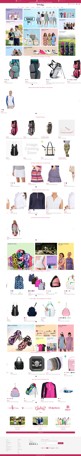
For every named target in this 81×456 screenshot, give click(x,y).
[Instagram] (31, 444)
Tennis (22, 7)
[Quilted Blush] (12, 398)
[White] (32, 209)
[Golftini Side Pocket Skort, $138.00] (37, 174)
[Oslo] (50, 290)
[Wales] (6, 79)
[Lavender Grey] (30, 290)
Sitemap (7, 450)
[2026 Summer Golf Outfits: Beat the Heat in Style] (40, 420)
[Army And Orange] (72, 372)
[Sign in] (77, 4)
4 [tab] (36, 84)
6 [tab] (38, 84)
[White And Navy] (26, 317)
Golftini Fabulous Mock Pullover (33, 213)
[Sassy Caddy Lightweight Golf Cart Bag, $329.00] (35, 69)
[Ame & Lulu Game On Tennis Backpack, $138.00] (66, 309)
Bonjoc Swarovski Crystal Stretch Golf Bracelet (53, 374)
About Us (7, 439)
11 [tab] (44, 84)
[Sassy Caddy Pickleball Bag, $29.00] (54, 282)
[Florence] (5, 79)
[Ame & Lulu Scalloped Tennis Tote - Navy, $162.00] (49, 149)
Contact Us (7, 441)
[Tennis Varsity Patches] (9, 398)
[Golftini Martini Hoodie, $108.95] (19, 201)
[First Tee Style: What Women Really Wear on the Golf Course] (17, 420)
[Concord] (48, 290)
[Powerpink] (41, 398)
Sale (58, 7)
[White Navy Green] (68, 317)
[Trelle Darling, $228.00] (14, 149)
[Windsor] (60, 317)
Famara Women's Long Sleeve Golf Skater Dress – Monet (14, 239)
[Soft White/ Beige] (1, 109)
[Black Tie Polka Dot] (67, 79)
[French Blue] (12, 183)
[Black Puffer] (63, 317)
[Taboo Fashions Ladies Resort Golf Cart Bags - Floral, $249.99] (32, 128)
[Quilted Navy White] (66, 290)
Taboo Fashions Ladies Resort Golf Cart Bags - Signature (14, 138)
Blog (40, 412)
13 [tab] (47, 84)
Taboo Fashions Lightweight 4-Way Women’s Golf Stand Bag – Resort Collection (55, 83)
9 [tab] (42, 84)
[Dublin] (25, 79)
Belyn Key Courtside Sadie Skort (15, 186)
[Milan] (46, 290)
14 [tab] (48, 84)
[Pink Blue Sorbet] (7, 398)
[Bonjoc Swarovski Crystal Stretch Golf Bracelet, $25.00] (54, 363)
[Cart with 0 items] (79, 4)
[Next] (73, 408)
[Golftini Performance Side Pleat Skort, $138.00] (54, 174)
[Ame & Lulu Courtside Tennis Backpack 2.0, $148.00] (32, 309)
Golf (18, 7)
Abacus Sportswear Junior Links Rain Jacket (47, 401)
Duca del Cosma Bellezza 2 (62, 138)
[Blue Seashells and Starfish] (74, 79)
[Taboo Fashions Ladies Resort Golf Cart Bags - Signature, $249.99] (14, 128)
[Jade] (70, 317)
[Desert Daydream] (71, 79)
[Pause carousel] (56, 26)
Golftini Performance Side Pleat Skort (51, 184)
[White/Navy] (11, 209)
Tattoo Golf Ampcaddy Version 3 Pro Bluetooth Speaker (36, 374)
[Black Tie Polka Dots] (48, 79)
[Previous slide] (1, 70)
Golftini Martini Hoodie (14, 213)
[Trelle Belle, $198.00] (49, 309)
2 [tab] (33, 84)
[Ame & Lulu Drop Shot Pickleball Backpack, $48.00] (19, 282)
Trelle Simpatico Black (14, 374)
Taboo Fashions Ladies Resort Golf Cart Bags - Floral (31, 138)
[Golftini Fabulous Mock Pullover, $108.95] (37, 201)
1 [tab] (32, 84)
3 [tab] (34, 84)
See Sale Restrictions (49, 2)
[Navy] (14, 183)
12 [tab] (46, 84)
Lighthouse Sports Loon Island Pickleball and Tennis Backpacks (36, 294)
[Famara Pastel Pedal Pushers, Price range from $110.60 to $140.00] (67, 149)
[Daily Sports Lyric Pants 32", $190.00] (32, 149)
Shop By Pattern (48, 7)
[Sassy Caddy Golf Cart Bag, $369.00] (14, 69)
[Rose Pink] (30, 209)
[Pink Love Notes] (69, 79)
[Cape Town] (27, 79)
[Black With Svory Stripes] (7, 317)
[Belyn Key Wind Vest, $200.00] (10, 99)
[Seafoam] (65, 317)
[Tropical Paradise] (46, 79)
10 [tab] (43, 84)
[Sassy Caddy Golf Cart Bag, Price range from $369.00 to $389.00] (49, 128)
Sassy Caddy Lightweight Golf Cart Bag (31, 82)
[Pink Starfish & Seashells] (72, 79)
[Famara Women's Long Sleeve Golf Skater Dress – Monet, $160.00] (15, 228)
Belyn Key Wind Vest (4, 112)
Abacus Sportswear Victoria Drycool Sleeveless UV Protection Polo (53, 213)
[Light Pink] (58, 317)
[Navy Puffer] (61, 317)
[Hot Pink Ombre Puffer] (10, 398)
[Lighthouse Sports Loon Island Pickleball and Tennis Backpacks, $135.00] (37, 282)
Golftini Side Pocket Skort (32, 184)
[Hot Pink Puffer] (69, 290)
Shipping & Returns (9, 446)
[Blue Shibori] (11, 290)
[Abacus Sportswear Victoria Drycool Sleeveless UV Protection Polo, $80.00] (54, 201)
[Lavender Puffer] (68, 290)
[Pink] (33, 290)
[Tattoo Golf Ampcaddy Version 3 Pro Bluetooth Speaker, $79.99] (37, 363)
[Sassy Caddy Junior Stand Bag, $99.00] (32, 390)
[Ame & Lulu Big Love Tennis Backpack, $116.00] (15, 390)
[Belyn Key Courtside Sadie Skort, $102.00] (19, 174)
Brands (62, 7)
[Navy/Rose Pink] (12, 209)
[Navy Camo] (58, 398)
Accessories (38, 7)
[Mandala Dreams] (50, 79)
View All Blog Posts (40, 432)
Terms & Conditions (9, 449)
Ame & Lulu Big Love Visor (62, 401)
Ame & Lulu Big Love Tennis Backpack (12, 401)
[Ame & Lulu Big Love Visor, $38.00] (66, 390)
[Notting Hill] (8, 79)
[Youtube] (33, 444)
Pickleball (27, 7)
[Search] (69, 4)
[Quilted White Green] (64, 290)
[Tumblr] (37, 444)
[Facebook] (30, 444)
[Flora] (48, 209)
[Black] (33, 209)
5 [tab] (37, 84)
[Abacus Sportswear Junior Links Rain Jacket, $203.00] (49, 390)
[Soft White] (11, 183)
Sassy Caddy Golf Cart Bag (8, 82)
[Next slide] (79, 70)
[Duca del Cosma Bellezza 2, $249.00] (67, 128)
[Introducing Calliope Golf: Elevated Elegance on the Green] (63, 420)
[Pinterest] (35, 444)
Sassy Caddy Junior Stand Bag (28, 401)
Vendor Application (8, 442)
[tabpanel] (14, 71)
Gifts (54, 7)
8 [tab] (41, 84)
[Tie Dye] (24, 398)
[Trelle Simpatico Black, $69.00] (19, 363)
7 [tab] (39, 84)
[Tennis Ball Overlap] (8, 372)
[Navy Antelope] (12, 290)
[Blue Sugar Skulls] (76, 79)
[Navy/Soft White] (3, 109)
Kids (43, 7)
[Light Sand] (64, 183)
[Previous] (8, 408)
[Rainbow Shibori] (69, 372)
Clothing (32, 7)
